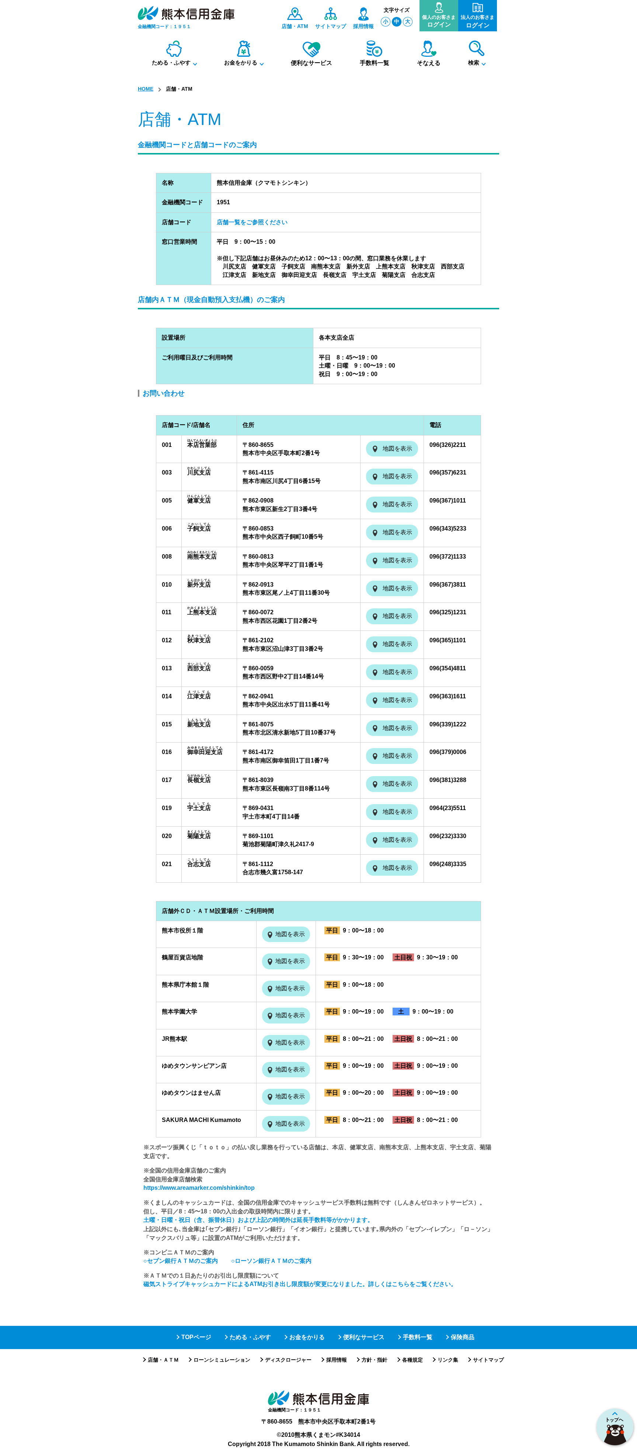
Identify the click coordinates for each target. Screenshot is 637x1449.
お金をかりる (307, 1337)
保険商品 (462, 1337)
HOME (145, 89)
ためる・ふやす (250, 1337)
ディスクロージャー (288, 1360)
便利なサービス (363, 1337)
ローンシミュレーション (222, 1360)
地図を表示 (397, 448)
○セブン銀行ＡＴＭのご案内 (180, 1261)
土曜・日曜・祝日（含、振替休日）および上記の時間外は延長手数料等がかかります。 (258, 1220)
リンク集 (448, 1360)
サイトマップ (488, 1360)
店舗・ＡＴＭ (163, 1360)
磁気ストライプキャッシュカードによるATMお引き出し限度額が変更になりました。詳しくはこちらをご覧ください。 (300, 1284)
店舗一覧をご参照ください (252, 222)
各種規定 (412, 1360)
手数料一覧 (417, 1337)
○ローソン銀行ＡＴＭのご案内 (271, 1261)
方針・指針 (374, 1360)
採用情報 (336, 1360)
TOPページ (196, 1337)
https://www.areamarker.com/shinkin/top (199, 1188)
